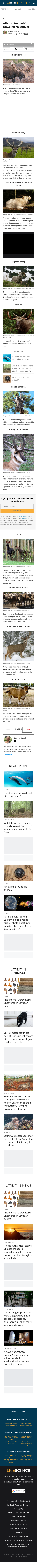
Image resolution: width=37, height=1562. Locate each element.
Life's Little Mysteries (11, 1423)
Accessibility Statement (18, 1501)
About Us (18, 1509)
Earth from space (26, 1423)
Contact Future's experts (18, 1505)
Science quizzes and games (11, 1456)
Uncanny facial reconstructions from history (26, 1443)
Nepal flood (17, 9)
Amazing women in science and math (26, 1437)
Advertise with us (18, 1525)
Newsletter (30, 49)
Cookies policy (18, 1521)
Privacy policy (18, 1517)
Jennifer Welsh (15, 32)
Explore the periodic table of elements (11, 1442)
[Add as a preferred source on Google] (18, 1491)
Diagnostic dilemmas (11, 1425)
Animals (5, 19)
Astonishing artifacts (26, 1425)
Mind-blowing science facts (26, 1460)
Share (7, 49)
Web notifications (18, 1528)
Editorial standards (18, 1536)
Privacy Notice (26, 518)
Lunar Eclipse (32, 9)
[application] (18, 243)
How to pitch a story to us (18, 1540)
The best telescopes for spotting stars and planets (11, 1461)
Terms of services (24, 516)
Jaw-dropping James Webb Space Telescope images (11, 1437)
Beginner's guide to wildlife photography (26, 1456)
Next (29, 729)
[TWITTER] (15, 740)
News (26, 34)
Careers (18, 1532)
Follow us (19, 49)
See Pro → (22, 3)
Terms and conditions (18, 1513)
